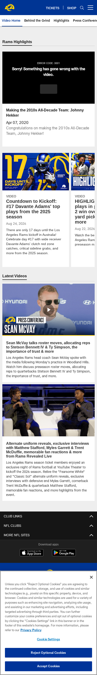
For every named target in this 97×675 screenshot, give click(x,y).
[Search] (82, 7)
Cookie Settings (48, 639)
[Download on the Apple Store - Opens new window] (31, 553)
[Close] (91, 577)
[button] (48, 89)
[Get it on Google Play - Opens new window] (64, 555)
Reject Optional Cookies (48, 653)
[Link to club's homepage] (9, 5)
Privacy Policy (30, 630)
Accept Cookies (48, 666)
